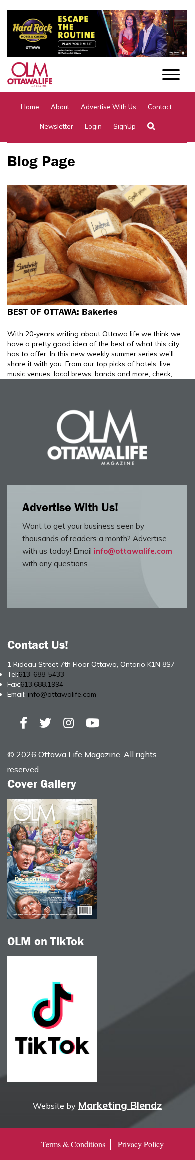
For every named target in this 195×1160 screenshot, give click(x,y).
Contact (160, 107)
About (60, 107)
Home (30, 107)
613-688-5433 (41, 674)
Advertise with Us (108, 107)
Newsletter (57, 126)
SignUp (125, 126)
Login (93, 126)
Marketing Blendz (120, 1105)
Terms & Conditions (74, 1144)
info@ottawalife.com (133, 551)
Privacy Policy (141, 1144)
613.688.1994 (42, 684)
